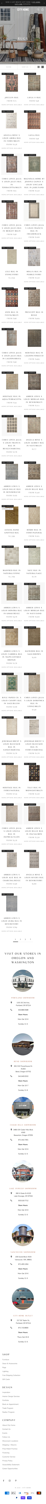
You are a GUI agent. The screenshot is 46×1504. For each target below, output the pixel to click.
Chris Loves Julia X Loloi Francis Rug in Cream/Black (34, 229)
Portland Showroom (23, 998)
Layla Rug (34, 135)
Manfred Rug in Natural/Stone (12, 571)
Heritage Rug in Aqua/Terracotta (11, 397)
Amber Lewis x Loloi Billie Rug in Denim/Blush (12, 489)
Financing (5, 1453)
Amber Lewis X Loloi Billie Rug (34, 487)
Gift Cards (6, 1379)
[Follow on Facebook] (3, 1480)
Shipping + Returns (9, 1445)
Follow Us (6, 1437)
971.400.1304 (23, 1264)
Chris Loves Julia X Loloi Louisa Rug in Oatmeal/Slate (11, 832)
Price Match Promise (9, 1449)
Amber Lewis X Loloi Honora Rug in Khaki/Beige (12, 610)
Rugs (4, 1367)
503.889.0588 (23, 1010)
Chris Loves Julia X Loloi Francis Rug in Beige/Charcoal (11, 444)
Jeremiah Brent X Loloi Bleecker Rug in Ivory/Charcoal (34, 745)
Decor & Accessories (9, 1363)
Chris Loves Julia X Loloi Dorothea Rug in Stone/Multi (34, 702)
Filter (8, 67)
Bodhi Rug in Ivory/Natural (34, 531)
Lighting (5, 1371)
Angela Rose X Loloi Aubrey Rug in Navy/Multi (34, 443)
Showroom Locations (10, 1441)
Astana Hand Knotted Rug (12, 531)
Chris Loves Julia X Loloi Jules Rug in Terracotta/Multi (12, 183)
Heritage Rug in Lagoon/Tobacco (34, 354)
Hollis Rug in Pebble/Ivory (34, 273)
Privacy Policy (7, 1461)
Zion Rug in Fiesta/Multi (12, 313)
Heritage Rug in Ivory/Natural (12, 789)
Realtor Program (8, 1412)
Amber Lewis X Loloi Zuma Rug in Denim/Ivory (12, 921)
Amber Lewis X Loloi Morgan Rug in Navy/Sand (34, 610)
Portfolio (5, 1400)
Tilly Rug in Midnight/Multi (34, 789)
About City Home (8, 1425)
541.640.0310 (23, 1076)
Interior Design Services (11, 1396)
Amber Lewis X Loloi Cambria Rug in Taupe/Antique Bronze (11, 655)
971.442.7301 (23, 1140)
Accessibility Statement (10, 1465)
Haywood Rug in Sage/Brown (34, 652)
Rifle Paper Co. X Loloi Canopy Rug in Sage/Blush (12, 700)
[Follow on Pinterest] (16, 1480)
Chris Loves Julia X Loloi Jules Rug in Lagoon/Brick (12, 356)
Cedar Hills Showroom (23, 1125)
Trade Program (7, 1408)
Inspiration (6, 1392)
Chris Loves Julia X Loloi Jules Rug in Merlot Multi (12, 228)
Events (4, 1433)
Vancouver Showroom (23, 1252)
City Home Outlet (23, 1316)
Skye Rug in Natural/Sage (34, 571)
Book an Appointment (10, 1404)
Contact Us (6, 1429)
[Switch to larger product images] (39, 66)
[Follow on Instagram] (9, 1480)
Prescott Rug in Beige (34, 313)
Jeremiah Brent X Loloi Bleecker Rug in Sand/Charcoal (11, 745)
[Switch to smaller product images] (43, 66)
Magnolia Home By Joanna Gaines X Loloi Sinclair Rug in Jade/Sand (34, 183)
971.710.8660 (23, 1328)
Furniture (5, 1359)
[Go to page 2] (30, 939)
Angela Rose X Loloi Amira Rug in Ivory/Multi (12, 138)
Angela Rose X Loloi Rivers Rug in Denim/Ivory (34, 877)
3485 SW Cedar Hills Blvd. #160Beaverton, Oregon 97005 (23, 1132)
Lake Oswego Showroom (23, 1188)
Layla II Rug (34, 97)
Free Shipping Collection (11, 1375)
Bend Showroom (23, 1061)
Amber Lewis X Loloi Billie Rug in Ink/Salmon (34, 831)
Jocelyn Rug (12, 97)
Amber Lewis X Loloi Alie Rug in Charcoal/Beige (11, 877)
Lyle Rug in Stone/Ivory (12, 273)
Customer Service (8, 1457)
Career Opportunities (10, 1468)
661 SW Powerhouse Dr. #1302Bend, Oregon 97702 (23, 1069)
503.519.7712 (23, 1200)
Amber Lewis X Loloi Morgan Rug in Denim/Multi (34, 399)
